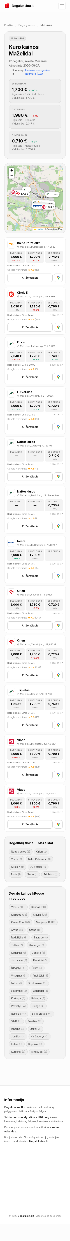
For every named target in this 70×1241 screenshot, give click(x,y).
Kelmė (16, 1044)
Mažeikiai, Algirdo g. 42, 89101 (36, 445)
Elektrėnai (19, 990)
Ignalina (17, 1028)
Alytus (17, 929)
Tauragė (41, 937)
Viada (16, 859)
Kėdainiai (18, 952)
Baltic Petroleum (39, 859)
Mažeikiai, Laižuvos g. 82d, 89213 (37, 346)
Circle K (17, 866)
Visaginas (19, 975)
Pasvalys (18, 1006)
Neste (32, 874)
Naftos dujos (20, 851)
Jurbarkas (19, 960)
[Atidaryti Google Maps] (58, 278)
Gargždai (40, 990)
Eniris (16, 874)
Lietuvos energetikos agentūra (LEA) (37, 72)
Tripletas (50, 874)
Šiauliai (40, 914)
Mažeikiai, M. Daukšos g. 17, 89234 (38, 246)
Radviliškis (19, 937)
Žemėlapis (31, 277)
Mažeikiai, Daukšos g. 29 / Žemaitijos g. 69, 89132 (41, 495)
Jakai (35, 1028)
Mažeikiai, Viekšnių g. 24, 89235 (37, 395)
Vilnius (18, 907)
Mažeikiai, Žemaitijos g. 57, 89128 (37, 296)
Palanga (38, 998)
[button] (11, 170)
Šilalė (16, 1021)
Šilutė (37, 967)
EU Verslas (38, 866)
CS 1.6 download (14, 1173)
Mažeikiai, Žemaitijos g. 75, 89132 (38, 793)
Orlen (41, 851)
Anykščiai (40, 975)
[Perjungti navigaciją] (62, 5)
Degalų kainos (26, 25)
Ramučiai (18, 1013)
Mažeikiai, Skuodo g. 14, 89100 (36, 594)
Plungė (38, 1006)
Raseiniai (40, 960)
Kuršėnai (18, 1051)
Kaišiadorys (40, 1036)
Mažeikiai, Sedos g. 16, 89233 (36, 694)
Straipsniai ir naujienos (48, 1164)
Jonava (38, 952)
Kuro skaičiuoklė (50, 1185)
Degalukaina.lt (26, 1215)
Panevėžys (20, 922)
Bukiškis (34, 1021)
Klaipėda (19, 914)
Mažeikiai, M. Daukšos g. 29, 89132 (38, 545)
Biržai (16, 983)
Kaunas (38, 907)
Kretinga (18, 998)
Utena (35, 929)
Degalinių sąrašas (51, 1171)
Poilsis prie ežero (14, 1167)
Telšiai (17, 945)
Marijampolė (45, 922)
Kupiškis (35, 1044)
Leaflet (39, 229)
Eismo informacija (18, 1162)
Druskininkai (37, 983)
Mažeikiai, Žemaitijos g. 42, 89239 (38, 644)
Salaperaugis (42, 1013)
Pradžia (8, 25)
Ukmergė (36, 945)
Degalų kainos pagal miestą (53, 1178)
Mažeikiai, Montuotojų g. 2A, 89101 (38, 743)
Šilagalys (18, 967)
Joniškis (18, 1036)
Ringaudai (39, 1051)
